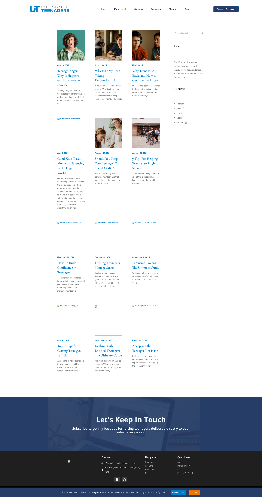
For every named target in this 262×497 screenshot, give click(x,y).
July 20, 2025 (63, 65)
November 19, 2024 (65, 257)
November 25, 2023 (103, 340)
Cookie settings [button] (178, 493)
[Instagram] (124, 479)
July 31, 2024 (63, 340)
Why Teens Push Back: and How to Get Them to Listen (145, 75)
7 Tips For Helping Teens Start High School (145, 163)
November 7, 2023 (140, 340)
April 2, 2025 (63, 153)
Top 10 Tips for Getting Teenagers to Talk (69, 350)
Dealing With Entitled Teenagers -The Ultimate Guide (108, 350)
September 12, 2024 (141, 257)
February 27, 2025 (103, 153)
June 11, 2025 (101, 65)
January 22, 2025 (140, 153)
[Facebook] (117, 479)
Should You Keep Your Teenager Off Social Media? (107, 163)
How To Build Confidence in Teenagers (67, 267)
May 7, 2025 (137, 65)
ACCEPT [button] (194, 492)
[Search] (202, 33)
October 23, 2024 (102, 257)
